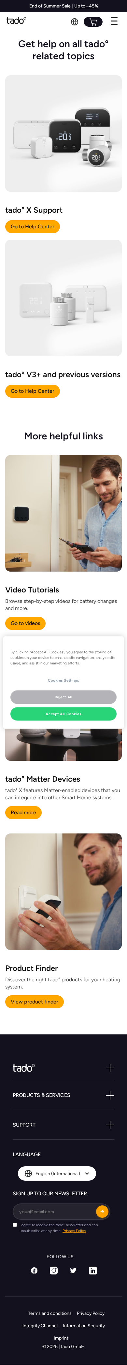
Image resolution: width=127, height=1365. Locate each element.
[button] (74, 22)
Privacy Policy (91, 1313)
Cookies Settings (63, 680)
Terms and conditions (50, 1313)
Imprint (61, 1338)
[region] (63, 682)
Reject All (64, 696)
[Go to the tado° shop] (93, 22)
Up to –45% (86, 6)
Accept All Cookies (63, 713)
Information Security (84, 1326)
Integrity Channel (40, 1326)
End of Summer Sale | (51, 6)
